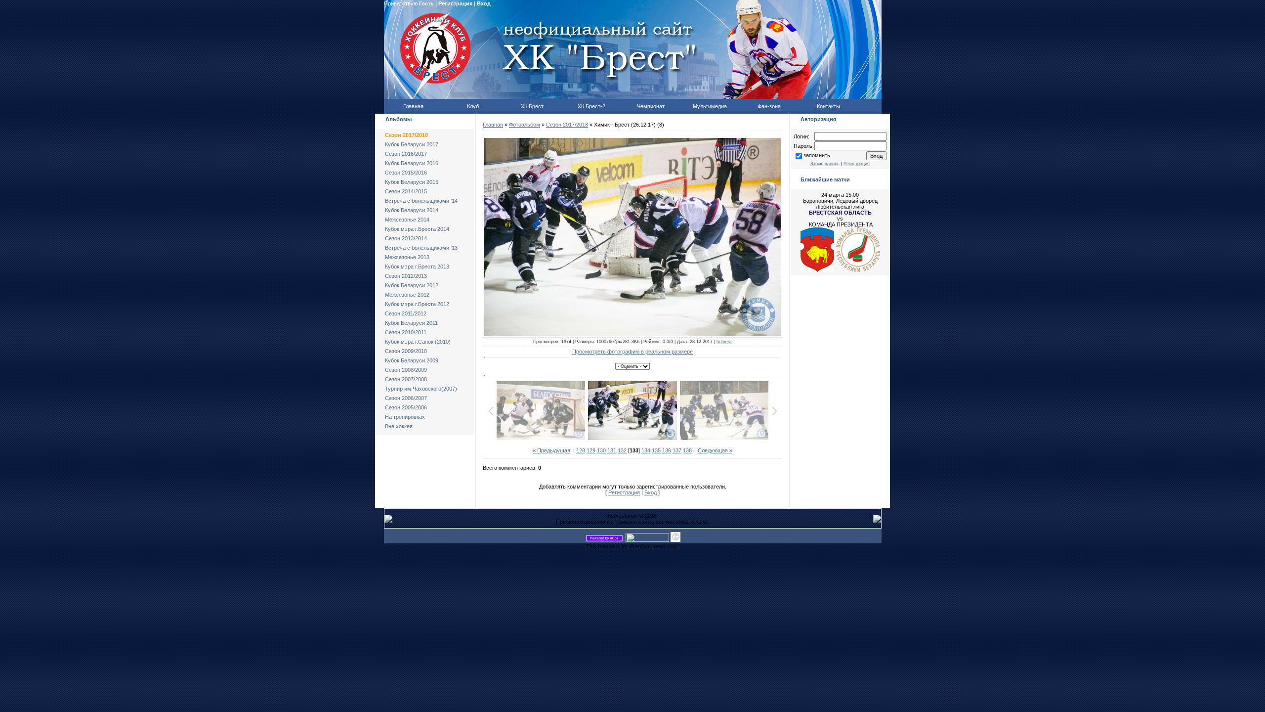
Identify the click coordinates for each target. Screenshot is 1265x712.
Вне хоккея (399, 426)
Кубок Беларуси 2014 (411, 210)
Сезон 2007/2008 (406, 379)
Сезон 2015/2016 (406, 173)
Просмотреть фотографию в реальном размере (632, 352)
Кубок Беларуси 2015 (411, 182)
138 (687, 450)
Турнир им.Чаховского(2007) (421, 389)
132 (622, 450)
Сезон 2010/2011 (405, 332)
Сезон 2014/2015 (406, 191)
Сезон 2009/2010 (406, 351)
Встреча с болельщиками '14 (421, 201)
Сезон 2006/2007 (406, 398)
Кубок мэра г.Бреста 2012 (417, 304)
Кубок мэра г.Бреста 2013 (417, 266)
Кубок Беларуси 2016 (411, 163)
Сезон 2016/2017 (406, 154)
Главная (493, 125)
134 (645, 450)
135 (656, 450)
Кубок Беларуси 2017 (411, 144)
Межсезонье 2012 (407, 295)
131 (611, 450)
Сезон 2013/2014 (406, 238)
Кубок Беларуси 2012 (411, 285)
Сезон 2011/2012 (405, 313)
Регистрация (455, 3)
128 (580, 450)
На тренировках (405, 417)
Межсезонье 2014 (407, 219)
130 (601, 450)
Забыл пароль (825, 163)
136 (666, 450)
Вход (484, 3)
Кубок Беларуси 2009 (411, 360)
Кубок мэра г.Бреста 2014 (417, 229)
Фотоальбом (524, 125)
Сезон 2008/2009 (406, 370)
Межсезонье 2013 (407, 257)
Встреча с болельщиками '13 (421, 248)
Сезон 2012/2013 (406, 276)
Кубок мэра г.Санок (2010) (418, 342)
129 (591, 450)
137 (677, 450)
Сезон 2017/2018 (406, 135)
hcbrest (724, 341)
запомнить (816, 155)
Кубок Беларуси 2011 (411, 323)
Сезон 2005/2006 (406, 407)
